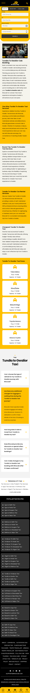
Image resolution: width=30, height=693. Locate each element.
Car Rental (11, 642)
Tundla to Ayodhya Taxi (11, 581)
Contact (17, 664)
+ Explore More (15, 492)
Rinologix (15, 684)
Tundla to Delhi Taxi (10, 579)
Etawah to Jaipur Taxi (10, 618)
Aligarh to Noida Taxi (10, 558)
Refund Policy (14, 661)
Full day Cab (19, 653)
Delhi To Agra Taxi (9, 624)
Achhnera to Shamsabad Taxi (13, 593)
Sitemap (24, 656)
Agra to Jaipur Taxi (10, 515)
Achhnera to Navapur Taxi (12, 598)
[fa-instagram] (14, 671)
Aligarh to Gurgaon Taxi (11, 561)
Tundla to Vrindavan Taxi (11, 573)
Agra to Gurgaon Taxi (10, 510)
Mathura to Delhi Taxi (10, 522)
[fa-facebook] (11, 671)
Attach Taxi (6, 659)
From (3, 12)
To (2, 17)
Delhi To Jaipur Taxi (10, 630)
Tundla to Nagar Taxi (10, 584)
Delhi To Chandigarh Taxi (12, 635)
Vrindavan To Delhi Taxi (11, 539)
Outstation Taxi (21, 642)
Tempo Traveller (15, 648)
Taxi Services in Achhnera (14, 486)
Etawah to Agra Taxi (10, 607)
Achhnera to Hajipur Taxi (11, 601)
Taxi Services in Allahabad (21, 489)
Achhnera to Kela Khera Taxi (13, 596)
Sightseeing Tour (21, 650)
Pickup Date (5, 23)
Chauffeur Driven (7, 653)
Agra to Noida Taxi (10, 507)
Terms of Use (16, 659)
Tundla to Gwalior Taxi (11, 576)
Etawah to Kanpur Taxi (11, 610)
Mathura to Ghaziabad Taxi (12, 530)
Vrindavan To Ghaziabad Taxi (13, 547)
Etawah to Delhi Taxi (10, 615)
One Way (5, 8)
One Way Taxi (8, 645)
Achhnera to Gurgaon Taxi (12, 590)
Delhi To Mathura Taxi (11, 627)
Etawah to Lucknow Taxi (11, 613)
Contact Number (7, 29)
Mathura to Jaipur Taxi (11, 532)
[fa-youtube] (17, 671)
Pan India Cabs (15, 656)
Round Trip (13, 8)
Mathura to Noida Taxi (11, 524)
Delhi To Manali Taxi (10, 632)
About (4, 642)
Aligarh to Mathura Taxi (11, 566)
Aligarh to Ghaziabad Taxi (12, 564)
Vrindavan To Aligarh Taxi (12, 549)
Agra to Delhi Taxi (9, 505)
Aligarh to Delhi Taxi (10, 556)
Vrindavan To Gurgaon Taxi (12, 544)
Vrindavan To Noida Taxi (11, 541)
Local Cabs (21, 8)
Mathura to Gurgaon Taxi (12, 527)
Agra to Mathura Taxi (10, 513)
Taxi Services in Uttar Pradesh (10, 484)
